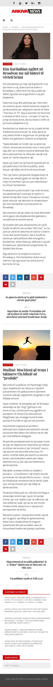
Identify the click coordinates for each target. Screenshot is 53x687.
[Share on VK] (5, 284)
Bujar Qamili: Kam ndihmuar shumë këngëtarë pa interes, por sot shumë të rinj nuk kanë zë (26, 632)
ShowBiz (14, 27)
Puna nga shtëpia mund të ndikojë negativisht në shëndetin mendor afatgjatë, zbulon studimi (23, 643)
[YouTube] (20, 3)
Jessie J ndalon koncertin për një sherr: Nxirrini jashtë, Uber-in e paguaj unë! (26, 610)
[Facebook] (14, 3)
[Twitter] (26, 3)
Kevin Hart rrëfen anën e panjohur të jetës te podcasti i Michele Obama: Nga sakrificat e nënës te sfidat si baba (25, 600)
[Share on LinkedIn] (20, 277)
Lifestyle (8, 365)
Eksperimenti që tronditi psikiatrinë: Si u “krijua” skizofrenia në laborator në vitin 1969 (26, 563)
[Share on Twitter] (13, 277)
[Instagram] (39, 3)
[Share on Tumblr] (27, 277)
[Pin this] (41, 277)
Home (5, 27)
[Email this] (13, 284)
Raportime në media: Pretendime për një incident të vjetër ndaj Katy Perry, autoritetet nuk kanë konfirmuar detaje (26, 312)
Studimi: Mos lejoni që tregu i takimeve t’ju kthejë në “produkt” (25, 374)
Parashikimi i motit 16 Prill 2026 (26, 577)
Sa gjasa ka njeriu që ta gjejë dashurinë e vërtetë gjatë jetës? (26, 297)
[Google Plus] (33, 3)
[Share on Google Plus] (34, 277)
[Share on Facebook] (5, 277)
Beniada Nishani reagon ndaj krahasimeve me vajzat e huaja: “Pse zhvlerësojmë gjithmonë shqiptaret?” (27, 620)
